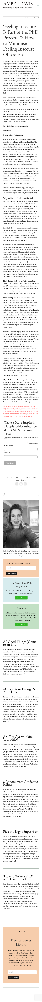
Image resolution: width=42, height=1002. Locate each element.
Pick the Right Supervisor (20, 831)
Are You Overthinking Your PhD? (18, 738)
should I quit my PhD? (21, 375)
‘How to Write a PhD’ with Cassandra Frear (18, 877)
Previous (29, 18)
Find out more (21, 598)
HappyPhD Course (26, 249)
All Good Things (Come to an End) (19, 643)
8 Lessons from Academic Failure (20, 783)
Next (35, 18)
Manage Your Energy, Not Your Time (20, 690)
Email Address (20, 445)
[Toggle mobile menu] (38, 6)
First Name (7, 452)
